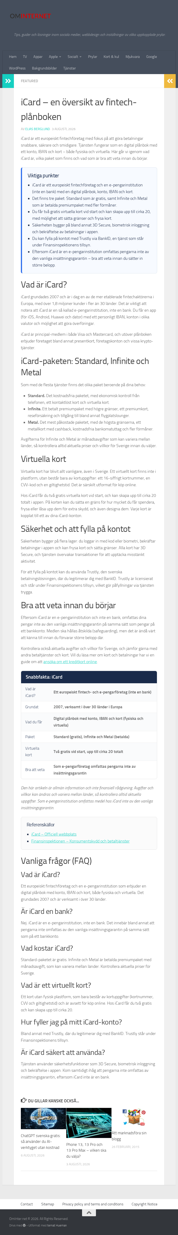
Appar (37, 56)
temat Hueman (57, 1225)
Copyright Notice (144, 1204)
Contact (27, 1204)
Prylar (92, 56)
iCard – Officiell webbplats (53, 834)
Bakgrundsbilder (44, 68)
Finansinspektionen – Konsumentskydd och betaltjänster (80, 841)
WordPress (17, 68)
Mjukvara (133, 56)
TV (25, 56)
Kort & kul (111, 56)
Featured (29, 81)
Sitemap (47, 1204)
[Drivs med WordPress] (24, 1225)
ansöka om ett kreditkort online (70, 661)
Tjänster (69, 68)
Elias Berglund (37, 129)
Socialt (73, 56)
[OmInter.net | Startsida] (30, 16)
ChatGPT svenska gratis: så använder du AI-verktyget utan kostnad (41, 1141)
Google (151, 56)
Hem (12, 56)
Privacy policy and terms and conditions (92, 1204)
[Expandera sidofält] (8, 81)
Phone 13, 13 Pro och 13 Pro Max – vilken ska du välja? (86, 1150)
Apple (53, 56)
